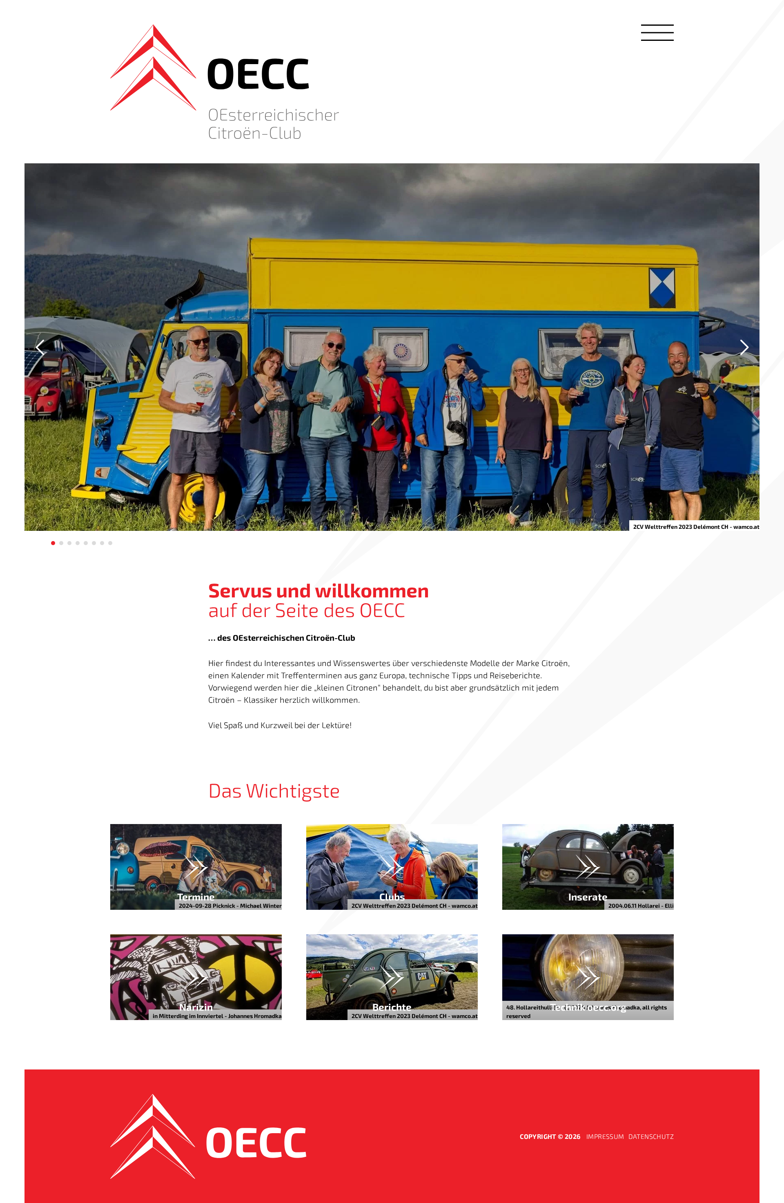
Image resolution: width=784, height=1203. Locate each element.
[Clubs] (392, 867)
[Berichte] (392, 977)
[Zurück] (41, 347)
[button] (657, 33)
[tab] (53, 543)
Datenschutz (651, 1136)
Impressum (605, 1136)
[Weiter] (743, 347)
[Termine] (196, 867)
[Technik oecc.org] (588, 977)
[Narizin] (196, 977)
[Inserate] (588, 867)
